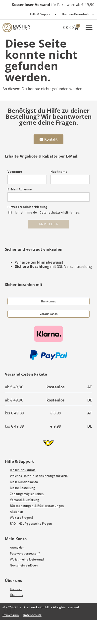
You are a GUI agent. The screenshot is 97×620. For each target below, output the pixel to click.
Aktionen (16, 511)
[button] (89, 27)
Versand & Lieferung (24, 500)
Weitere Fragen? (21, 517)
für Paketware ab (53, 4)
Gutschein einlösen (24, 565)
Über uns (16, 595)
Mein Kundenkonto (24, 482)
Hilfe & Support (41, 14)
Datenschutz (32, 615)
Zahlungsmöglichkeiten (27, 494)
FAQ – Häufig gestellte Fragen (31, 523)
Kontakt (16, 589)
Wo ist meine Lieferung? (27, 559)
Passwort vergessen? (25, 553)
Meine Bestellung (22, 488)
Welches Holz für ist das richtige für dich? (39, 476)
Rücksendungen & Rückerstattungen (37, 506)
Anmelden (17, 547)
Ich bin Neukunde (23, 470)
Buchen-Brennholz (75, 14)
